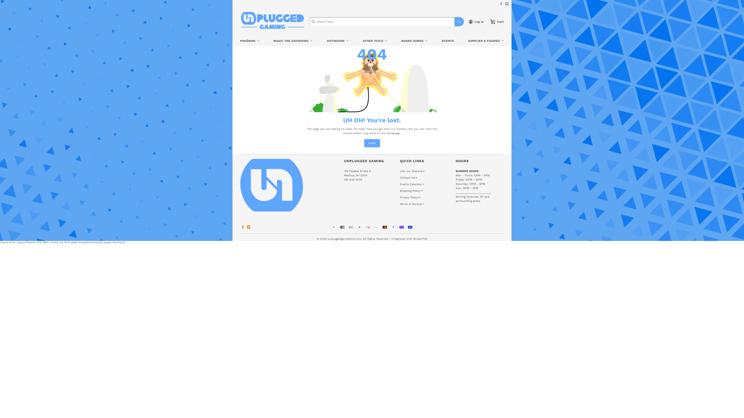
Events (448, 40)
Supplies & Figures (485, 40)
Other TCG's (374, 40)
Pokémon (248, 40)
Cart (500, 21)
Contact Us (407, 177)
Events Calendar (411, 184)
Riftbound (337, 40)
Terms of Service (411, 204)
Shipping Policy (410, 190)
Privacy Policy (409, 197)
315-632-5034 (353, 179)
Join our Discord (411, 171)
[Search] (459, 21)
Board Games (413, 40)
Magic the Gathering (292, 40)
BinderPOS (420, 238)
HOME (372, 143)
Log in (479, 21)
